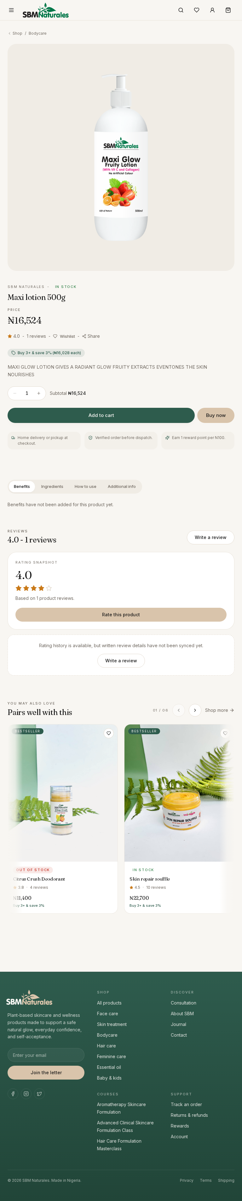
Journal (178, 1024)
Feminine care (111, 1056)
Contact (179, 1035)
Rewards (180, 1125)
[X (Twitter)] (39, 1093)
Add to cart (101, 415)
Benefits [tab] (22, 486)
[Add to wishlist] (109, 733)
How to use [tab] (85, 486)
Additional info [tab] (122, 486)
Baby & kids (109, 1078)
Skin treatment (112, 1024)
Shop (17, 33)
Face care (107, 1013)
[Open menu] (11, 10)
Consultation (183, 1002)
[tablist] (75, 487)
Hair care (106, 1045)
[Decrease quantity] (15, 393)
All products (109, 1002)
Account (179, 1136)
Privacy (186, 1180)
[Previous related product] (178, 710)
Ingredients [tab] (52, 486)
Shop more (216, 710)
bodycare (38, 33)
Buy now (216, 415)
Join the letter (46, 1072)
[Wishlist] (196, 10)
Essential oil (109, 1067)
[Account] (212, 10)
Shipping (226, 1180)
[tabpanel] (121, 504)
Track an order (186, 1104)
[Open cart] (228, 10)
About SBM (182, 1013)
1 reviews (36, 336)
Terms (206, 1180)
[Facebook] (13, 1093)
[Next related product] (195, 710)
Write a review (211, 537)
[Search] (181, 10)
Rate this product (121, 614)
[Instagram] (26, 1093)
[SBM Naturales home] (46, 10)
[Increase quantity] (39, 393)
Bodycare (107, 1035)
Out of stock (63, 855)
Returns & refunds (189, 1115)
